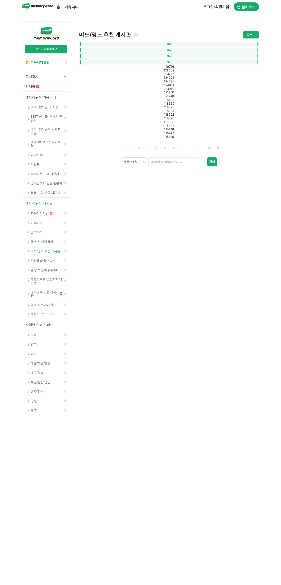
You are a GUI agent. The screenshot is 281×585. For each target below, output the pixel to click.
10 (209, 148)
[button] (121, 148)
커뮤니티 (72, 7)
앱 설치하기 (246, 7)
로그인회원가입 (216, 6)
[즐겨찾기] (135, 34)
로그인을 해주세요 (46, 49)
